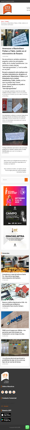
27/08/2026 (5, 280)
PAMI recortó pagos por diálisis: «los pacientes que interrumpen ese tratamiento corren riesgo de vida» (14, 332)
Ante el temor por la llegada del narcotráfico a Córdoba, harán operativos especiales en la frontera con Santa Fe (15, 162)
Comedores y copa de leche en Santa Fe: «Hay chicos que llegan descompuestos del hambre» (14, 276)
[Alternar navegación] (3, 17)
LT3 (19, 427)
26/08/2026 (5, 336)
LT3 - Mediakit (4, 406)
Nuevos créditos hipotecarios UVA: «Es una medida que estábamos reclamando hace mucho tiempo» (14, 304)
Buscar (26, 180)
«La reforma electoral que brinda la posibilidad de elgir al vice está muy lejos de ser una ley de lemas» (13, 360)
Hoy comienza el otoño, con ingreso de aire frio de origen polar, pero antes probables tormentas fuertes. (15, 170)
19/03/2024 (5, 56)
